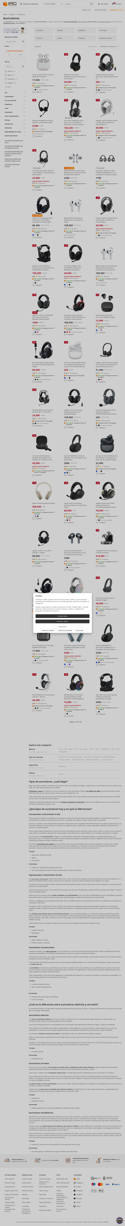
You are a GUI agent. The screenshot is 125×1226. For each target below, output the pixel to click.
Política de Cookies (48, 630)
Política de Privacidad (65, 630)
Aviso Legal (79, 630)
